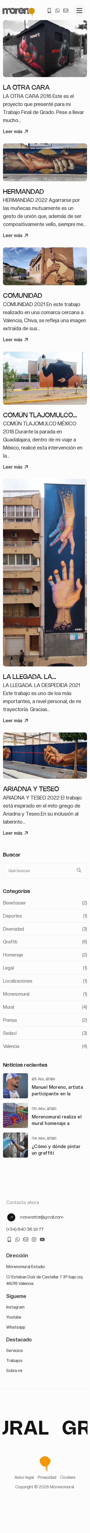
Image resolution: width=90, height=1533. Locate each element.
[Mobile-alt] (49, 11)
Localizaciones (45, 981)
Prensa (45, 1020)
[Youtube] (42, 1239)
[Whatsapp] (57, 11)
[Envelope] (66, 11)
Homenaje (45, 954)
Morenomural (45, 994)
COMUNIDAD (22, 296)
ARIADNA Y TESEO (31, 789)
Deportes (45, 916)
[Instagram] (34, 1239)
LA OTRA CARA (26, 88)
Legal (45, 968)
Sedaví (45, 1033)
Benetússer (45, 902)
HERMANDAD (23, 192)
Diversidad (45, 929)
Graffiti (45, 941)
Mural (45, 1007)
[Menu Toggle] (79, 10)
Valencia (45, 1046)
